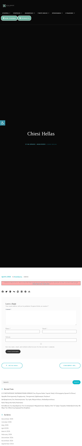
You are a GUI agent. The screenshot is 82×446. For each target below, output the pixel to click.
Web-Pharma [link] (10, 18)
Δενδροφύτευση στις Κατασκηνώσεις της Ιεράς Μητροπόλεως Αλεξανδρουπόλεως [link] (28, 399)
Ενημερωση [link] (29, 13)
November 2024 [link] (7, 441)
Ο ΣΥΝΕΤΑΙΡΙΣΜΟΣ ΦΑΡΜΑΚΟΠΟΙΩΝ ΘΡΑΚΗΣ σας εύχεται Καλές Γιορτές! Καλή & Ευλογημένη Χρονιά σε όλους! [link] (39, 393)
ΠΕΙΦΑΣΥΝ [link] (26, 18)
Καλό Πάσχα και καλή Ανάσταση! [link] (12, 403)
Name (8, 328)
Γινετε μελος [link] (43, 13)
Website (8, 337)
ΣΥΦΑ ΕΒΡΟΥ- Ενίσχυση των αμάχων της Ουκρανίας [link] (72, 365)
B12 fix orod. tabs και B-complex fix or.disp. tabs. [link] (15, 365)
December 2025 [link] (7, 419)
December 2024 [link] (7, 438)
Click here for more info (41, 284)
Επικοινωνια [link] (57, 13)
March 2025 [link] (6, 431)
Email (44, 328)
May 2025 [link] (5, 425)
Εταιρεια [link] (5, 13)
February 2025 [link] (7, 434)
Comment (8, 309)
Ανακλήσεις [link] (18, 277)
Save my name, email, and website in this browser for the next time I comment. (30, 347)
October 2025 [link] (7, 422)
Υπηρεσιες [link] (17, 13)
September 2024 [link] (8, 444)
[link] (2, 123)
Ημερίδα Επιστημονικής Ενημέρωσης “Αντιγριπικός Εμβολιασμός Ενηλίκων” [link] (26, 396)
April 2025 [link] (5, 428)
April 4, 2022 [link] (6, 277)
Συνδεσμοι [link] (70, 13)
